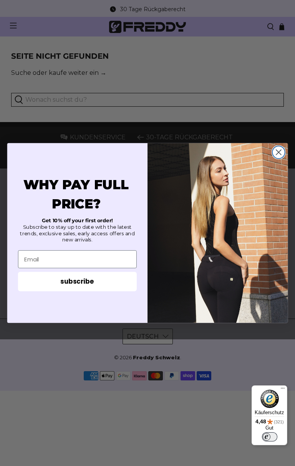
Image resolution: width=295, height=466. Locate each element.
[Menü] (282, 390)
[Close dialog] (278, 152)
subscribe (77, 281)
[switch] (269, 436)
